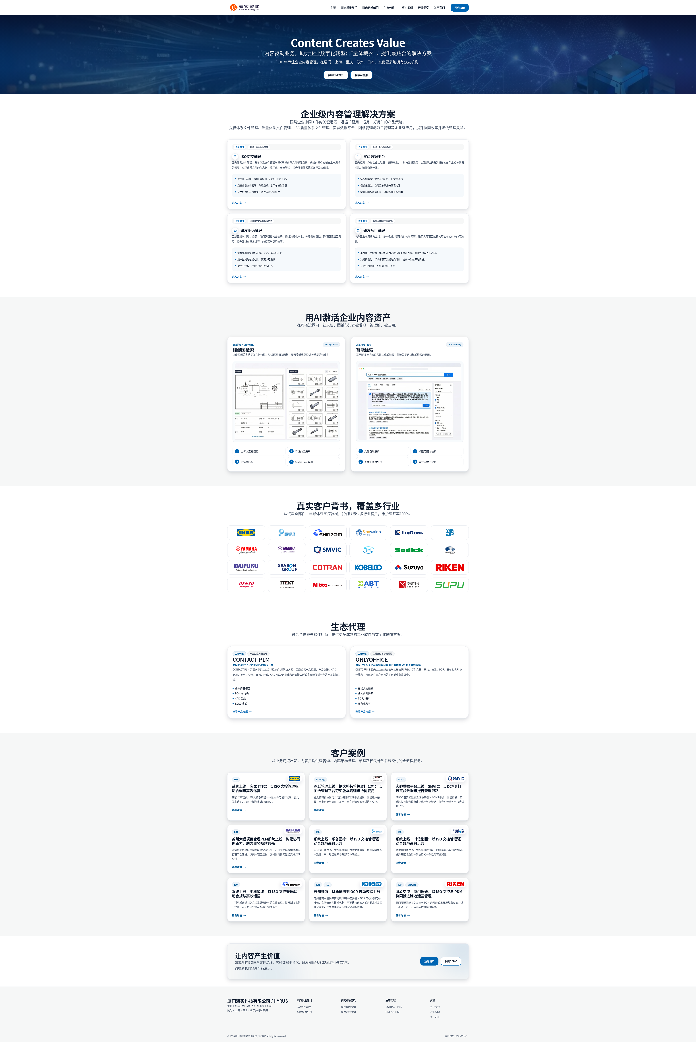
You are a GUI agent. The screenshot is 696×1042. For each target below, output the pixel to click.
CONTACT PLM (394, 1006)
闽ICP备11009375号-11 (457, 1036)
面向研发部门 (370, 7)
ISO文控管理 (304, 1006)
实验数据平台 (304, 1012)
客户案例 (407, 7)
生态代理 (389, 7)
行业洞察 (423, 7)
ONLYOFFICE (393, 1012)
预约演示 (460, 7)
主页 (333, 7)
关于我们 (439, 7)
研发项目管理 (348, 1012)
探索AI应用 (361, 75)
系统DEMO (451, 961)
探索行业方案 (335, 75)
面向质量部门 (349, 7)
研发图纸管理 (348, 1006)
